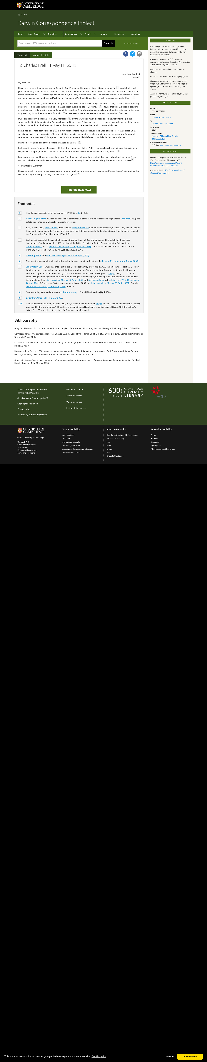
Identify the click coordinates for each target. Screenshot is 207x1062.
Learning (103, 34)
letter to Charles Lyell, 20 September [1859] (70, 246)
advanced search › (131, 43)
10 (20, 303)
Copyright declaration (27, 403)
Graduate (66, 439)
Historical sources (74, 389)
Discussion (155, 442)
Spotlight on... (156, 445)
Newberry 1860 (33, 255)
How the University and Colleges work (122, 435)
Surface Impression (38, 414)
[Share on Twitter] (132, 54)
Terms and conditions (26, 453)
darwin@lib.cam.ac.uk (27, 393)
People (88, 34)
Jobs (108, 452)
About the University (116, 429)
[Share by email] (139, 54)
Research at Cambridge (161, 429)
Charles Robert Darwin (161, 117)
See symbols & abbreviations (170, 145)
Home (18, 14)
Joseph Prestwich (80, 227)
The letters (52, 34)
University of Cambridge (31, 398)
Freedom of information (27, 450)
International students (71, 442)
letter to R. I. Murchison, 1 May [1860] (120, 261)
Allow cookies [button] (190, 1056)
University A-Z (23, 442)
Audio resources (74, 395)
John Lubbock (51, 227)
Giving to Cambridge (115, 456)
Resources (119, 34)
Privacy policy (23, 409)
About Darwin (34, 34)
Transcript (22, 55)
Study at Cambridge (71, 429)
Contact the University (26, 445)
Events (109, 449)
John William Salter (35, 267)
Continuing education (71, 445)
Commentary (71, 34)
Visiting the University (115, 439)
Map (108, 442)
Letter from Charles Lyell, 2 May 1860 (44, 298)
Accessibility (22, 447)
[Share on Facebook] (125, 54)
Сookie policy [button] (99, 1056)
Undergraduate (68, 435)
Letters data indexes (76, 408)
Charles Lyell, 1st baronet (162, 124)
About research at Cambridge (163, 449)
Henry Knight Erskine (36, 218)
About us (135, 34)
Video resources (74, 402)
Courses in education (71, 452)
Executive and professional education (77, 449)
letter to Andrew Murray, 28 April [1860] (64, 280)
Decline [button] (170, 1056)
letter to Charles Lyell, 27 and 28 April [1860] (67, 255)
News (109, 445)
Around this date (41, 55)
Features (154, 439)
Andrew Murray (70, 292)
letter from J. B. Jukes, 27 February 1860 (45, 286)
